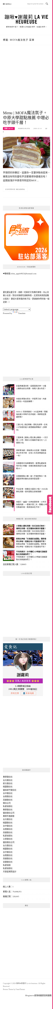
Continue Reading (15, 189)
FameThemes (20, 989)
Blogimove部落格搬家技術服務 (38, 995)
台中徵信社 (8, 793)
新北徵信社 (8, 783)
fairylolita (24, 128)
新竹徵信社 (11, 790)
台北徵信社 (8, 780)
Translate (21, 313)
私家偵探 (7, 865)
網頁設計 (12, 871)
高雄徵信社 (8, 800)
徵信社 (10, 777)
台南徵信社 (8, 796)
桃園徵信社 (8, 787)
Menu (8, 4)
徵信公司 (7, 803)
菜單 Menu (8, 128)
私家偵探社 (8, 806)
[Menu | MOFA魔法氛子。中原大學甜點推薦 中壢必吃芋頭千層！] (26, 152)
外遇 (9, 816)
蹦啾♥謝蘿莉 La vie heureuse (27, 19)
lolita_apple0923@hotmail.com (23, 273)
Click (50, 505)
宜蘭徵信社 (8, 862)
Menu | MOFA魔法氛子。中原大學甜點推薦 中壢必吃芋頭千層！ (26, 118)
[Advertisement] (26, 81)
